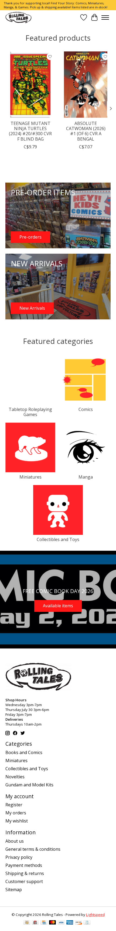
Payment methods (23, 865)
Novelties (15, 777)
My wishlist (16, 821)
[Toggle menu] (105, 17)
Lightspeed (95, 914)
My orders (15, 813)
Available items (58, 606)
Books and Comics (23, 752)
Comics (86, 409)
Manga (86, 477)
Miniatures (30, 477)
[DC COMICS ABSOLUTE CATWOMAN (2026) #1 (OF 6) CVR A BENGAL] (86, 84)
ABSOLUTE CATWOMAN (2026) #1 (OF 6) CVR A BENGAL (85, 131)
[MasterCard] (52, 923)
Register (13, 805)
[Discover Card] (78, 923)
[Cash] (26, 923)
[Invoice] (87, 923)
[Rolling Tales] (18, 17)
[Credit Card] (43, 923)
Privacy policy (18, 857)
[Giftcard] (35, 923)
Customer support (24, 881)
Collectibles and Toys (58, 539)
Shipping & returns (24, 873)
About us (14, 841)
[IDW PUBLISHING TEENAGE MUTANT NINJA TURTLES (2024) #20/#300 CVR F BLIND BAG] (30, 84)
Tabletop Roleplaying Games (30, 411)
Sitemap (13, 889)
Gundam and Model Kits (29, 785)
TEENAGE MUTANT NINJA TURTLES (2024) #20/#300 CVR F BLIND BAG (30, 131)
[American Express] (69, 923)
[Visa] (61, 923)
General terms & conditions (32, 849)
